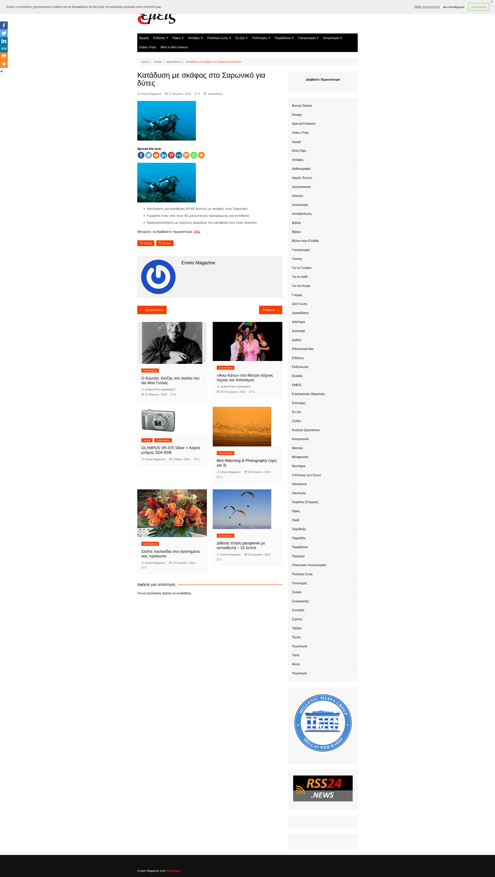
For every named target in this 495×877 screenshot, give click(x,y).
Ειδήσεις (159, 38)
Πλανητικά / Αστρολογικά (309, 565)
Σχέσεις (297, 619)
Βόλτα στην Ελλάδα (305, 240)
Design (297, 114)
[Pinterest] (171, 155)
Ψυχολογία (299, 673)
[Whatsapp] (193, 155)
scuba (167, 243)
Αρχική (144, 38)
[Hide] (1, 71)
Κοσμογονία (300, 439)
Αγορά (147, 440)
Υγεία (295, 655)
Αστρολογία (331, 38)
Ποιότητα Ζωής (217, 38)
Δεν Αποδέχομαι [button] (453, 7)
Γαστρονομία (307, 38)
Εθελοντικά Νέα (302, 349)
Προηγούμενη (154, 309)
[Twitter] (148, 155)
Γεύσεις (297, 258)
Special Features (303, 123)
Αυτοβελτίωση (302, 213)
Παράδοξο (299, 529)
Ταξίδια (297, 628)
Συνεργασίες (300, 601)
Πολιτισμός (259, 38)
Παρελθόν (299, 538)
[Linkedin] (163, 155)
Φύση (296, 664)
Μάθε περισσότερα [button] (427, 7)
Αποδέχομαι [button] (479, 7)
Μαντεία (297, 448)
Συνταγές (298, 610)
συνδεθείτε (183, 593)
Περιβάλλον (283, 38)
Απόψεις (194, 38)
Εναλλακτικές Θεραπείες (308, 394)
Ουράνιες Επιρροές (305, 502)
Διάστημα (298, 321)
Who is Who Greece (174, 47)
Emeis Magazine (151, 93)
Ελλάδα (297, 376)
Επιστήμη (298, 403)
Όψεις (177, 38)
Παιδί (295, 520)
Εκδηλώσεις (300, 367)
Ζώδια (296, 421)
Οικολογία (299, 493)
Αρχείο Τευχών (302, 177)
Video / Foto (147, 47)
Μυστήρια (298, 466)
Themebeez (173, 870)
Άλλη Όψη (299, 150)
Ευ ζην (240, 38)
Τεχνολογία (299, 646)
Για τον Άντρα (301, 285)
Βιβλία (296, 222)
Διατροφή (298, 331)
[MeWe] (178, 155)
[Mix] (186, 155)
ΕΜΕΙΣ (296, 385)
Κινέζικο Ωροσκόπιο (306, 430)
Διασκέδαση (215, 93)
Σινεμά (296, 592)
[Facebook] (141, 155)
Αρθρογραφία (301, 168)
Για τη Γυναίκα (301, 268)
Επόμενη (269, 309)
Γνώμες (297, 295)
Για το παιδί (300, 276)
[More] (201, 155)
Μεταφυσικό (300, 457)
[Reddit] (156, 155)
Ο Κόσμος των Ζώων (306, 475)
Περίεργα (298, 556)
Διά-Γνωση (299, 303)
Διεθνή (296, 340)
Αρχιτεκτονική (301, 187)
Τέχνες (296, 637)
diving (147, 243)
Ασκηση (297, 195)
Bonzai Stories (302, 105)
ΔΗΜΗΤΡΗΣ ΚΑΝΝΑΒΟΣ (160, 389)
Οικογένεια (299, 484)
